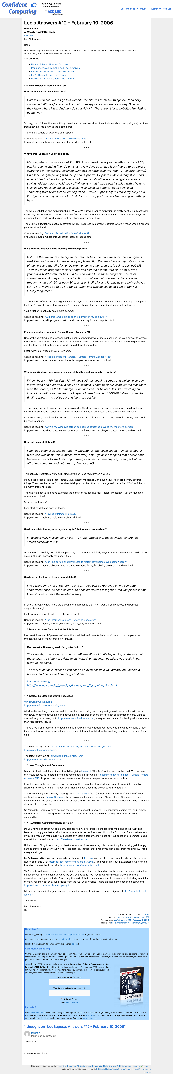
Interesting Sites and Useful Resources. (53, 71)
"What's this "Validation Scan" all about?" (67, 233)
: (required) (69, 988)
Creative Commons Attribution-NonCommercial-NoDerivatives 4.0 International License (99, 1066)
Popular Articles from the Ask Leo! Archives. (55, 68)
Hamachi (86, 771)
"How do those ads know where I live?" (66, 138)
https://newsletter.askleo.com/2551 (133, 917)
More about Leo (90, 1018)
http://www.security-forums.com (76, 718)
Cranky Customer (55, 797)
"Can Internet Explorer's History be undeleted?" (71, 620)
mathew (35, 1032)
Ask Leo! (167, 8)
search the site (65, 939)
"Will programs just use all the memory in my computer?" (76, 316)
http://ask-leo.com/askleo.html (73, 839)
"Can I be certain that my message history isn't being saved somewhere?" (86, 561)
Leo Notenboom (35, 1012)
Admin (154, 8)
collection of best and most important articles (63, 934)
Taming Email (57, 746)
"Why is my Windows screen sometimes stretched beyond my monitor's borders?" (90, 426)
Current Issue (128, 8)
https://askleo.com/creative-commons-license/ (118, 1069)
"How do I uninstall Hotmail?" (61, 513)
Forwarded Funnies (60, 755)
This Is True (82, 793)
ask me (75, 944)
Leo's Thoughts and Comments (48, 75)
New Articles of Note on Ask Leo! (49, 64)
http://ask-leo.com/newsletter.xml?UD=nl (71, 861)
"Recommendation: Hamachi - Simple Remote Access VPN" (78, 356)
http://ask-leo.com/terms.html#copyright (46, 885)
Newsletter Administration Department (52, 78)
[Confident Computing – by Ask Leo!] (33, 9)
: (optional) (69, 977)
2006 (146, 914)
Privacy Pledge (71, 1002)
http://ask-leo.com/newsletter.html (79, 865)
